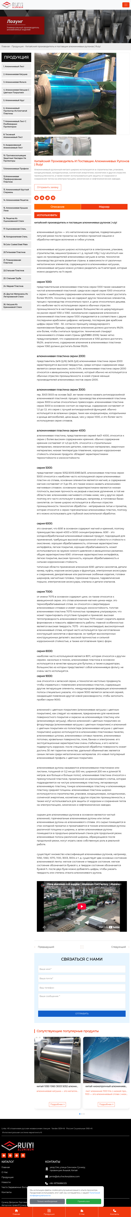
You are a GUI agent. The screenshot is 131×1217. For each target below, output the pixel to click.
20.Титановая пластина (14, 252)
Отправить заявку (47, 187)
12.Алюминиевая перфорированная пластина (12, 179)
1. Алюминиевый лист (13, 66)
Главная (6, 46)
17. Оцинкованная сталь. (14, 229)
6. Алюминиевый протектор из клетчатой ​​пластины (15, 111)
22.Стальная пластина (13, 270)
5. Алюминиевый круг (13, 100)
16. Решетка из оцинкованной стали (13, 219)
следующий (118, 947)
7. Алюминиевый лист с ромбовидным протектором (15, 124)
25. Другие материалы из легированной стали (15, 295)
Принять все (84, 1201)
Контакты (114, 1212)
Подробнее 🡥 (57, 1104)
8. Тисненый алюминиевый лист (13, 135)
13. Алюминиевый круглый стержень (16, 190)
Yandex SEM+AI (58, 1128)
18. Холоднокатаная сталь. (15, 237)
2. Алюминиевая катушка (15, 74)
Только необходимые (47, 1201)
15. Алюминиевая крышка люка (15, 209)
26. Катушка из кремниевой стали (12, 305)
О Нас (82, 1212)
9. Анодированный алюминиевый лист (13, 146)
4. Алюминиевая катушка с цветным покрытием (16, 91)
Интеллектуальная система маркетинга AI (22, 1132)
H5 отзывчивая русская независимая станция (28, 1128)
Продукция (18, 46)
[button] (79, 1113)
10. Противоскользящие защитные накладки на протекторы (14, 158)
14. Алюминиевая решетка (15, 200)
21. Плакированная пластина (12, 261)
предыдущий (46, 947)
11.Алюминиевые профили (16, 169)
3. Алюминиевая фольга (14, 82)
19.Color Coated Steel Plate (15, 244)
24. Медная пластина (13, 286)
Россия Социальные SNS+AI (79, 1128)
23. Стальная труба (12, 278)
